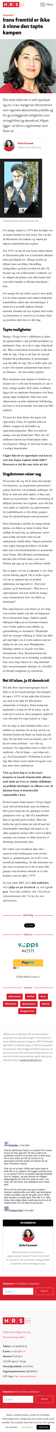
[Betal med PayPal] (28, 962)
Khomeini (11, 1004)
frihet (31, 996)
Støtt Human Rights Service (17, 1332)
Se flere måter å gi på (26, 976)
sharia (46, 1004)
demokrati (15, 996)
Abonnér (44, 1291)
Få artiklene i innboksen (21, 1284)
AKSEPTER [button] (43, 1427)
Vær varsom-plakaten (25, 1376)
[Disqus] (28, 1101)
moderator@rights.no (30, 1060)
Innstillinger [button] (27, 1427)
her (33, 896)
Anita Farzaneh (25, 143)
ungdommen (28, 1011)
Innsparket (8, 15)
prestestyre (30, 1004)
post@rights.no (18, 1351)
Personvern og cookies (14, 1337)
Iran (44, 996)
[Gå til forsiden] (17, 1320)
